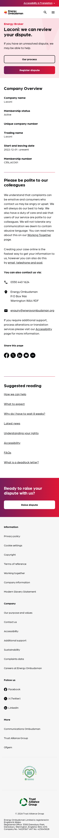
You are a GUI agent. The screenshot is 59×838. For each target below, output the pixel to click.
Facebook (14, 689)
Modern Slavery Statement (20, 591)
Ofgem (8, 747)
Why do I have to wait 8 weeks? (24, 413)
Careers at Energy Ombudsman (23, 668)
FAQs (7, 452)
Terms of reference (15, 563)
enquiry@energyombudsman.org (32, 310)
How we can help (15, 394)
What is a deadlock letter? (21, 462)
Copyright (10, 554)
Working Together (39, 235)
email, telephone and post (25, 262)
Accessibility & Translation (38, 3)
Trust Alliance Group (16, 738)
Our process (29, 59)
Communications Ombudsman (22, 728)
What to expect (14, 404)
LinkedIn (13, 707)
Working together (14, 573)
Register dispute (30, 70)
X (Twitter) (14, 698)
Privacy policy (12, 536)
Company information (17, 582)
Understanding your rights (21, 433)
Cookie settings (13, 545)
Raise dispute (29, 504)
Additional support (15, 640)
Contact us (10, 622)
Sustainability (12, 649)
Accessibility (44, 329)
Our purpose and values (18, 612)
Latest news (12, 423)
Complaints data (14, 659)
